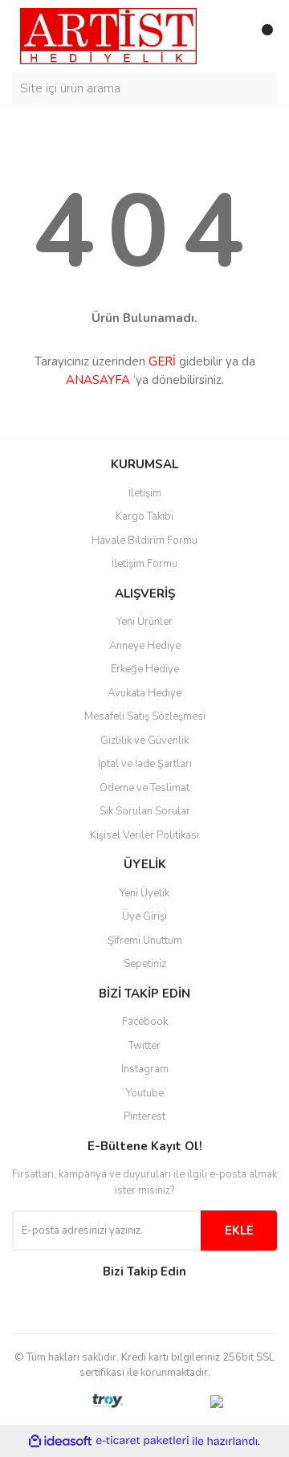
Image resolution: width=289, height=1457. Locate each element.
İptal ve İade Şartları (145, 764)
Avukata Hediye (144, 693)
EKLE (239, 1230)
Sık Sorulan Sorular (145, 811)
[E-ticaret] (142, 1441)
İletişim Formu (144, 564)
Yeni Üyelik (144, 893)
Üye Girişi (144, 916)
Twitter (144, 1046)
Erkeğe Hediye (145, 669)
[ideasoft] (60, 1441)
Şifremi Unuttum (145, 940)
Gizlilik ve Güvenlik (144, 740)
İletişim (144, 493)
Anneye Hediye (145, 646)
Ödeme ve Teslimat (144, 788)
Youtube (145, 1093)
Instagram (145, 1069)
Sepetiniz (145, 964)
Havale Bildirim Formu (144, 540)
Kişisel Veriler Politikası (144, 835)
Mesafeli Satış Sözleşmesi (145, 716)
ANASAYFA (98, 380)
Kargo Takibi (144, 516)
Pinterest (144, 1116)
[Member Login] (228, 36)
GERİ (162, 361)
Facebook (145, 1021)
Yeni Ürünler (144, 621)
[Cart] (261, 36)
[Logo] (108, 35)
